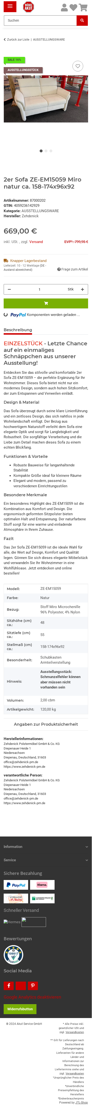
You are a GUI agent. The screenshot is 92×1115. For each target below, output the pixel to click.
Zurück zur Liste (18, 39)
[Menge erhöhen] (82, 289)
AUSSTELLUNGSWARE (40, 211)
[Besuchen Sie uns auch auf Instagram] (21, 986)
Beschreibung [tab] (18, 330)
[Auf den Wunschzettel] (77, 66)
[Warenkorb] (83, 8)
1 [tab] (41, 150)
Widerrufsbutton (20, 1009)
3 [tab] (50, 150)
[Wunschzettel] (73, 8)
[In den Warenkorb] (8, 54)
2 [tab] (46, 150)
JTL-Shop (81, 1102)
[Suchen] (82, 20)
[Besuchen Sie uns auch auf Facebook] (9, 986)
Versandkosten (75, 1032)
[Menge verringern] (9, 289)
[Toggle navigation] (10, 4)
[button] (64, 8)
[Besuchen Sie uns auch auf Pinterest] (33, 986)
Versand (36, 242)
